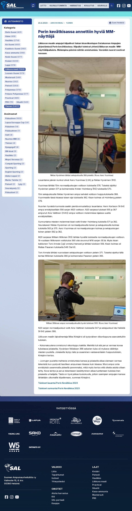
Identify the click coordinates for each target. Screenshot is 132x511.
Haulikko (96, 478)
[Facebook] (118, 5)
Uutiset (55, 478)
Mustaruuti (97, 495)
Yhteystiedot (58, 481)
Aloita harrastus (60, 493)
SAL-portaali (58, 500)
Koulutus (89, 5)
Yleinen (69, 23)
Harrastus (75, 5)
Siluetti (95, 488)
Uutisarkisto (15, 21)
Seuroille (102, 5)
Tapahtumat (58, 474)
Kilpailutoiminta (58, 5)
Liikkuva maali (56, 23)
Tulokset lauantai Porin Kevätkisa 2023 (58, 383)
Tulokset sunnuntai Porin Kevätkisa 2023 (59, 388)
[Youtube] (129, 5)
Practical (96, 485)
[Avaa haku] (111, 5)
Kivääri (95, 471)
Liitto (43, 5)
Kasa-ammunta (100, 491)
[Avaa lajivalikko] (33, 5)
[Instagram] (123, 5)
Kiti (53, 496)
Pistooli (96, 474)
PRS (94, 498)
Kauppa (55, 503)
